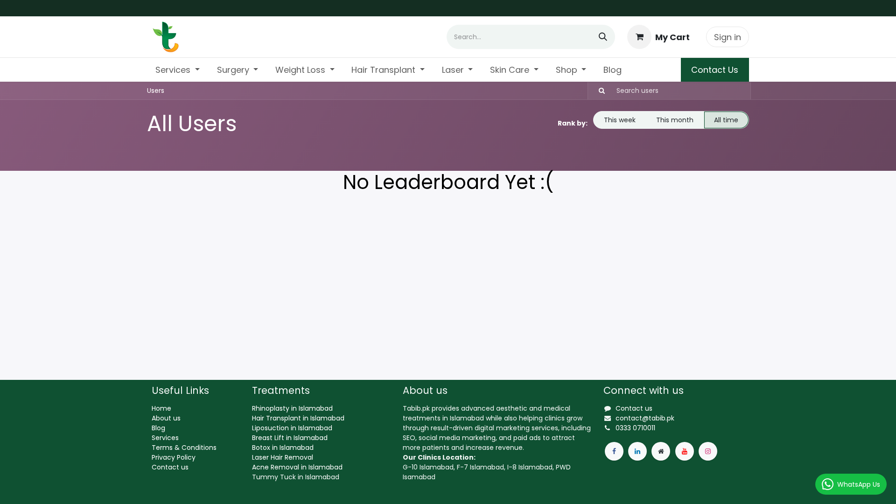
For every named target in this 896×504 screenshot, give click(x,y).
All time (726, 120)
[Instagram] (708, 451)
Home (161, 408)
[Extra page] (660, 451)
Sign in (727, 37)
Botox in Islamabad (283, 447)
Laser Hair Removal (282, 457)
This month (674, 120)
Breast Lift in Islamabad (290, 437)
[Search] (603, 37)
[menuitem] (177, 70)
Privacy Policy (174, 457)
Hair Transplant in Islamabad (298, 418)
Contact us (170, 467)
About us (166, 418)
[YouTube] (684, 451)
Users (155, 90)
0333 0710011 (635, 428)
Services (165, 437)
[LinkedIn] (637, 451)
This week (620, 120)
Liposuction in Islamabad (292, 428)
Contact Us (714, 70)
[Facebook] (614, 451)
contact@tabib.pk (645, 418)
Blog (158, 428)
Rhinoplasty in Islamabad (292, 408)
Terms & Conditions (184, 447)
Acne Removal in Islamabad (297, 467)
